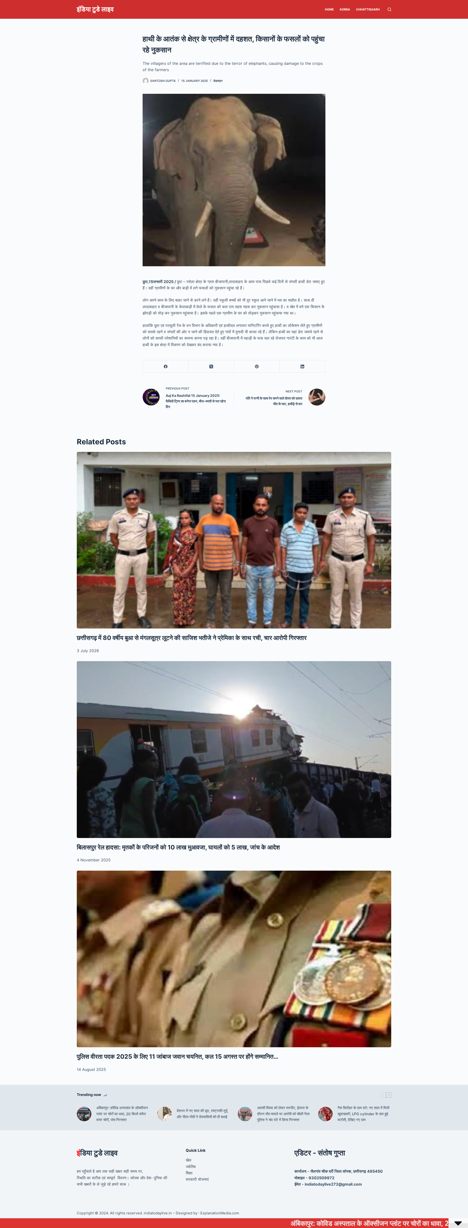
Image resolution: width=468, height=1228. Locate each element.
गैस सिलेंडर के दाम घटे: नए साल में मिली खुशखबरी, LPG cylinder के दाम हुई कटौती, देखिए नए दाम (363, 1113)
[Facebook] (165, 366)
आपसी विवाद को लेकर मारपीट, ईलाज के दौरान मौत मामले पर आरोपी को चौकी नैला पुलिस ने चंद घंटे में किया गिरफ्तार (283, 1113)
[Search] (389, 9)
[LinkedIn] (302, 366)
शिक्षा (189, 1173)
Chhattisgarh (368, 9)
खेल (188, 1160)
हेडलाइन (218, 81)
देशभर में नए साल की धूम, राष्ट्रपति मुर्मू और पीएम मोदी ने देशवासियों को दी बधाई (202, 1113)
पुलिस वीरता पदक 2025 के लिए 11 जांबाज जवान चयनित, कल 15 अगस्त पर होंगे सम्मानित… (177, 1056)
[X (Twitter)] (211, 366)
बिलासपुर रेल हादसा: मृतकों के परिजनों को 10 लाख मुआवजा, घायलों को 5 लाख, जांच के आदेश (178, 847)
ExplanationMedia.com (219, 1213)
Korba (345, 9)
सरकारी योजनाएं (197, 1179)
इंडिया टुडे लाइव (95, 9)
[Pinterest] (257, 366)
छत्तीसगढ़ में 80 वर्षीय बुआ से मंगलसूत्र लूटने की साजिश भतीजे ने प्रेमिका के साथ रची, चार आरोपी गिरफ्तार (192, 637)
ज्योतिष (191, 1166)
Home (329, 9)
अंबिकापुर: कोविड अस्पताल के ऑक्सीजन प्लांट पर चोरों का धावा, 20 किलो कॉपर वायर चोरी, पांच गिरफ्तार (122, 1113)
